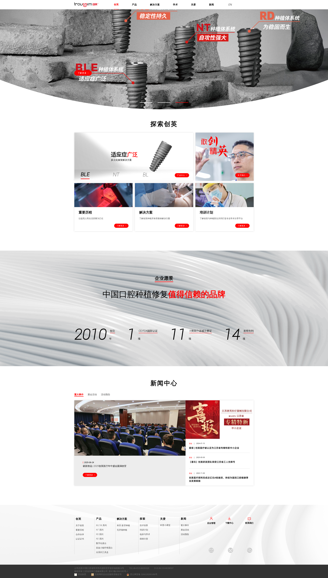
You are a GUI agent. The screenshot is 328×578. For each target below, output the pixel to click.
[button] (146, 102)
